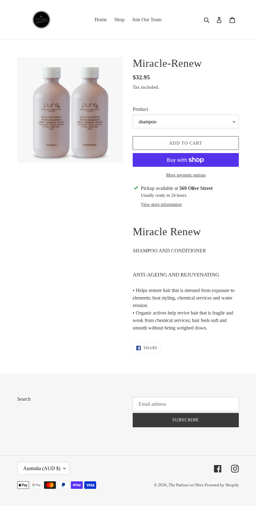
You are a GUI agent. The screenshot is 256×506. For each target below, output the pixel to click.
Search (24, 399)
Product (140, 109)
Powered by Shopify (222, 485)
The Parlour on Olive (187, 485)
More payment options (186, 175)
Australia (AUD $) (41, 468)
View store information (161, 204)
